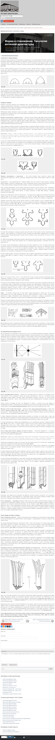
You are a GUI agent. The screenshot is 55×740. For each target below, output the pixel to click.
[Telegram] (11, 626)
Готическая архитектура (8, 716)
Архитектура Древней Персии (10, 705)
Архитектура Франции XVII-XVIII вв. (11, 723)
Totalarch (3, 24)
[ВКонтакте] (1, 626)
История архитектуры (9, 13)
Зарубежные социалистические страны (12, 693)
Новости (28, 24)
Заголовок (3, 635)
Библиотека (22, 24)
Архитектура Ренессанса (9, 721)
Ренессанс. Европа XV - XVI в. (10, 685)
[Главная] (10, 6)
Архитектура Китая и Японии (9, 707)
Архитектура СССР (7, 692)
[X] (7, 626)
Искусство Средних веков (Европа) (11, 731)
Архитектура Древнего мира (9, 679)
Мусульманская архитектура (9, 713)
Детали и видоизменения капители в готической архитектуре (41, 620)
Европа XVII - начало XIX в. (9, 687)
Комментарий (4, 640)
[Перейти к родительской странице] (27, 620)
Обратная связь (36, 24)
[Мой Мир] (5, 626)
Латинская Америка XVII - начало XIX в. (12, 689)
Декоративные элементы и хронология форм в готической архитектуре (14, 620)
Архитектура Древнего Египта (10, 700)
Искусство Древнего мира (9, 730)
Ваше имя (3, 631)
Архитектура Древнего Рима (9, 682)
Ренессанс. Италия (7, 684)
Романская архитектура (8, 715)
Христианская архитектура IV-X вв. (11, 712)
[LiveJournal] (9, 626)
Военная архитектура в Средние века (12, 720)
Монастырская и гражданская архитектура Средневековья (16, 718)
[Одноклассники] (3, 626)
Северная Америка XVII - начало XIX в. (12, 690)
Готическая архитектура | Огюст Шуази (14, 27)
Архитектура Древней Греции (10, 680)
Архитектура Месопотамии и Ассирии (12, 702)
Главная (2, 27)
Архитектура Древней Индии (9, 703)
